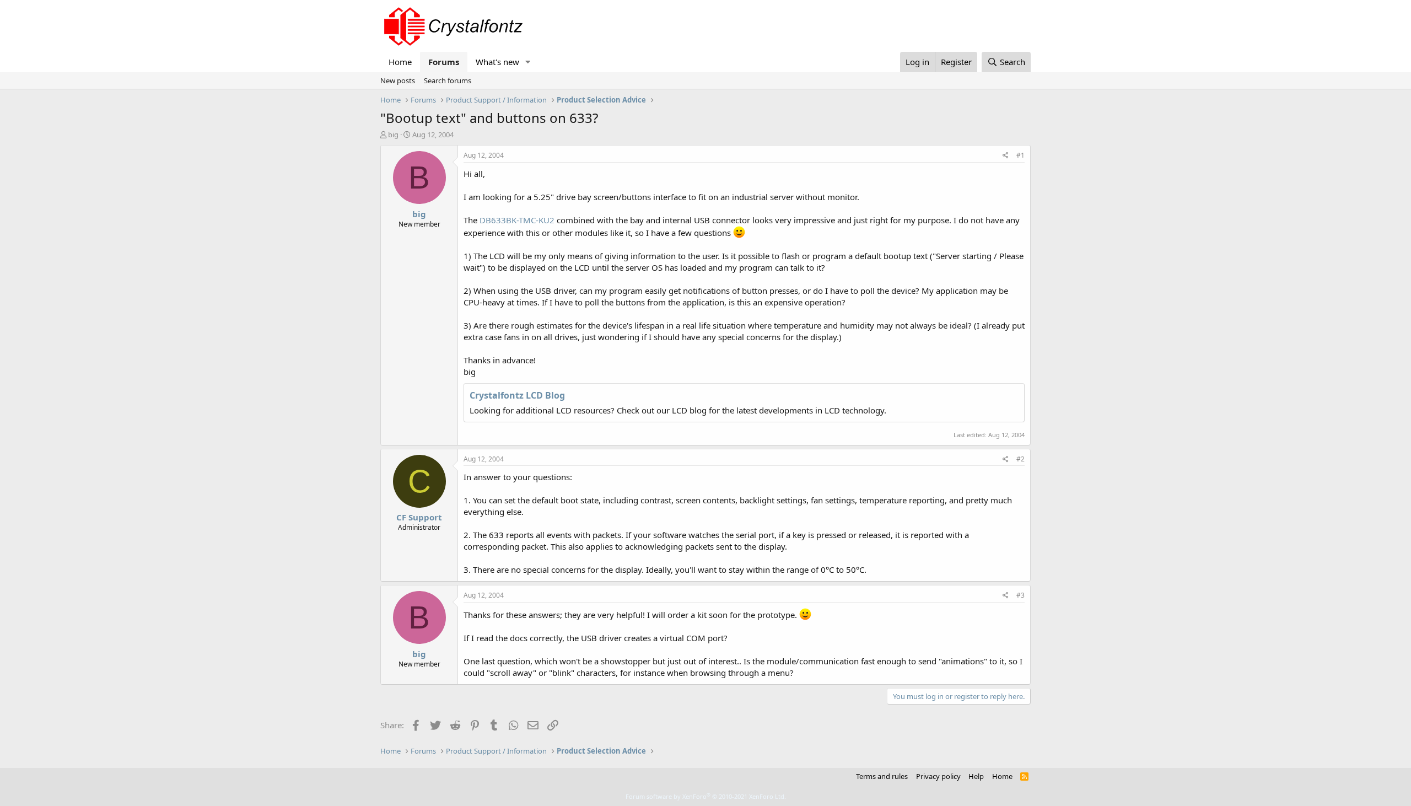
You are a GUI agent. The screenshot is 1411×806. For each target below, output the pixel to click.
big (393, 134)
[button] (528, 62)
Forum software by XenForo (706, 796)
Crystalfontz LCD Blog (517, 395)
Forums (443, 61)
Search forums (447, 80)
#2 (1020, 459)
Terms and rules (882, 776)
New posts (397, 80)
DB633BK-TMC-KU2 (517, 219)
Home (400, 61)
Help (976, 776)
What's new (497, 61)
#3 (1020, 595)
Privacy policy (938, 776)
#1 (1020, 155)
